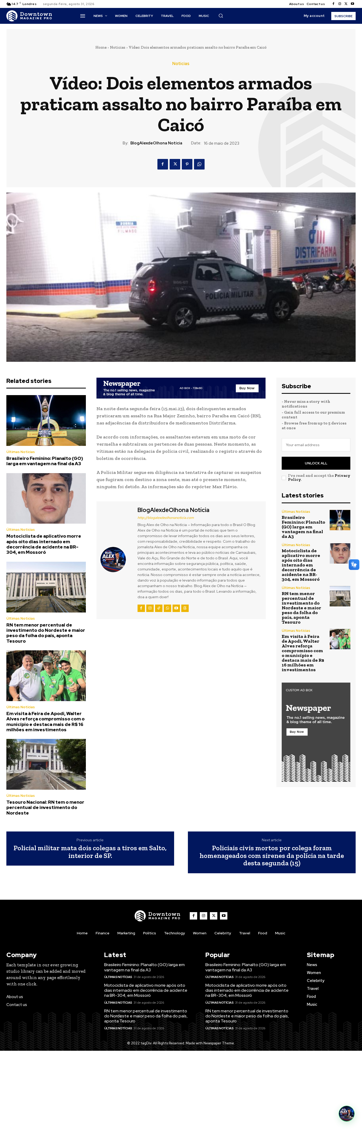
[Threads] (185, 608)
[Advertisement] (181, 1090)
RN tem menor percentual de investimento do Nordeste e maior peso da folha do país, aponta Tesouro (45, 633)
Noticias (117, 47)
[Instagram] (340, 4)
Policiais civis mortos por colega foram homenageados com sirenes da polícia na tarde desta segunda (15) (272, 855)
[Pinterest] (187, 164)
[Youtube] (352, 4)
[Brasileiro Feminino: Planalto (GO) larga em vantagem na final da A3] (46, 420)
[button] (220, 15)
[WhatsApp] (199, 164)
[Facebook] (333, 4)
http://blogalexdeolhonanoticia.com (166, 517)
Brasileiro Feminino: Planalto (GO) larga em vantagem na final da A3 (44, 461)
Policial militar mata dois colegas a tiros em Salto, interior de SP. (90, 851)
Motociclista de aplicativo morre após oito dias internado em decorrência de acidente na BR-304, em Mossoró (43, 544)
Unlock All (316, 463)
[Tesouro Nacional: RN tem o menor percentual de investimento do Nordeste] (46, 764)
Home (101, 47)
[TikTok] (158, 608)
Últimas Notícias (20, 452)
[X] (346, 4)
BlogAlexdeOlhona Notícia (156, 143)
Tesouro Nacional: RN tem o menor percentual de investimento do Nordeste (45, 807)
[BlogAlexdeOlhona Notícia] (116, 560)
